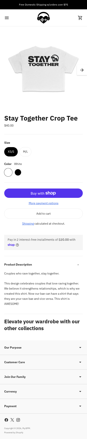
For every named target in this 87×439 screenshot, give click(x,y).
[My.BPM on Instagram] (18, 420)
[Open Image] (43, 70)
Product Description (18, 264)
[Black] (18, 172)
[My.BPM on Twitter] (12, 420)
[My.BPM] (43, 18)
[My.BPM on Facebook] (6, 420)
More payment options (43, 203)
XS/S (11, 151)
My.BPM (26, 428)
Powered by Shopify (13, 432)
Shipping (28, 223)
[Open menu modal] (6, 18)
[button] (82, 70)
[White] (8, 172)
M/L (25, 151)
